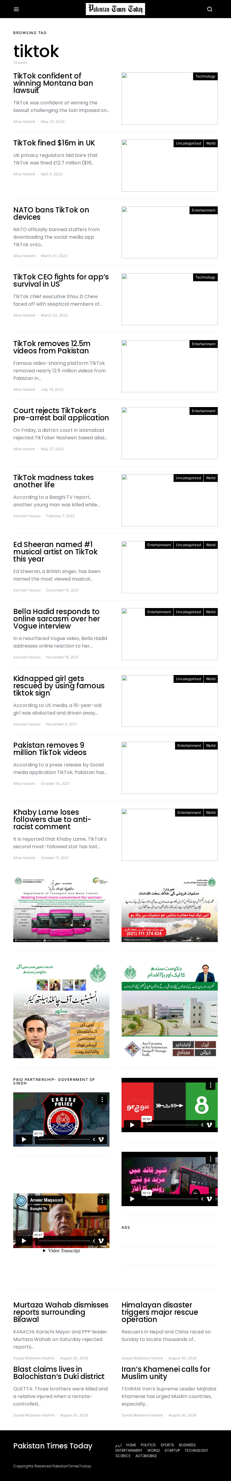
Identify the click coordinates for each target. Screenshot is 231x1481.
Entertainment (203, 210)
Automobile (146, 1455)
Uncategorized (188, 143)
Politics (148, 1445)
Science (123, 1455)
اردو (119, 1445)
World (210, 143)
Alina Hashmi (24, 121)
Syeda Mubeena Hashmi (33, 1358)
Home (131, 1445)
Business (187, 1445)
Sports (167, 1445)
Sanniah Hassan (27, 516)
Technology (205, 76)
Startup (172, 1450)
